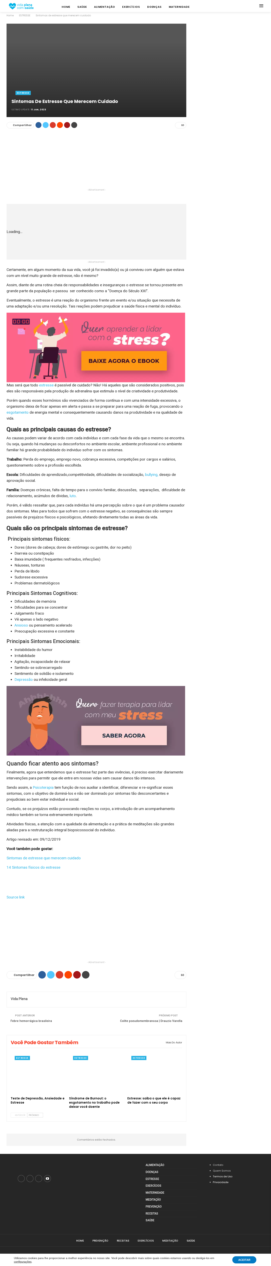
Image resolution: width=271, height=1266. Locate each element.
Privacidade (221, 1182)
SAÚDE (82, 7)
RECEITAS (152, 1213)
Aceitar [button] (244, 1259)
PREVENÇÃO (154, 1206)
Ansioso (21, 625)
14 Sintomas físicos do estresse (33, 867)
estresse (47, 385)
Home (66, 7)
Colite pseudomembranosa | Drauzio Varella (151, 1021)
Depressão (23, 679)
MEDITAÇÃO (153, 1199)
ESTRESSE (23, 92)
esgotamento (18, 412)
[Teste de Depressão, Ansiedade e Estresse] (38, 1075)
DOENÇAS (154, 7)
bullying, (151, 474)
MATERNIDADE (179, 7)
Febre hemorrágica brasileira (31, 1021)
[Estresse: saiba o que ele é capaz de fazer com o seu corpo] (154, 1075)
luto (73, 496)
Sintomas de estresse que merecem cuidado (44, 858)
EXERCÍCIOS (131, 7)
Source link (16, 897)
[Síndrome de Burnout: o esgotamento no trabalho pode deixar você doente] (96, 1075)
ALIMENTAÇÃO (104, 7)
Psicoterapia (43, 787)
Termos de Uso (223, 1176)
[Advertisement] (96, 159)
